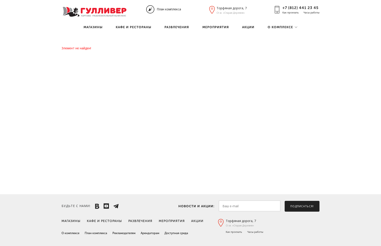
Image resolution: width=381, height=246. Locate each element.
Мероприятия (215, 27)
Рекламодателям (123, 233)
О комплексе (70, 233)
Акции (248, 27)
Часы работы (311, 12)
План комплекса (169, 9)
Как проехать (290, 12)
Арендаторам (150, 233)
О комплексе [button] (280, 27)
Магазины (93, 27)
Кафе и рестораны (133, 27)
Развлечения (176, 27)
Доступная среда (176, 233)
